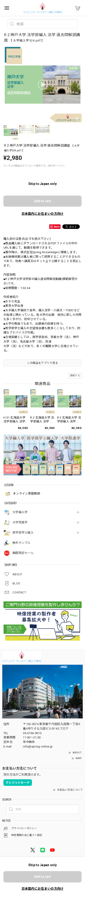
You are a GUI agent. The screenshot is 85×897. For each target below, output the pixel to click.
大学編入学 (20, 512)
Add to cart (42, 201)
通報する (75, 375)
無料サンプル (21, 542)
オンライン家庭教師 (26, 493)
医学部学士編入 (23, 532)
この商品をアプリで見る (42, 363)
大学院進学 (20, 522)
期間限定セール (23, 553)
